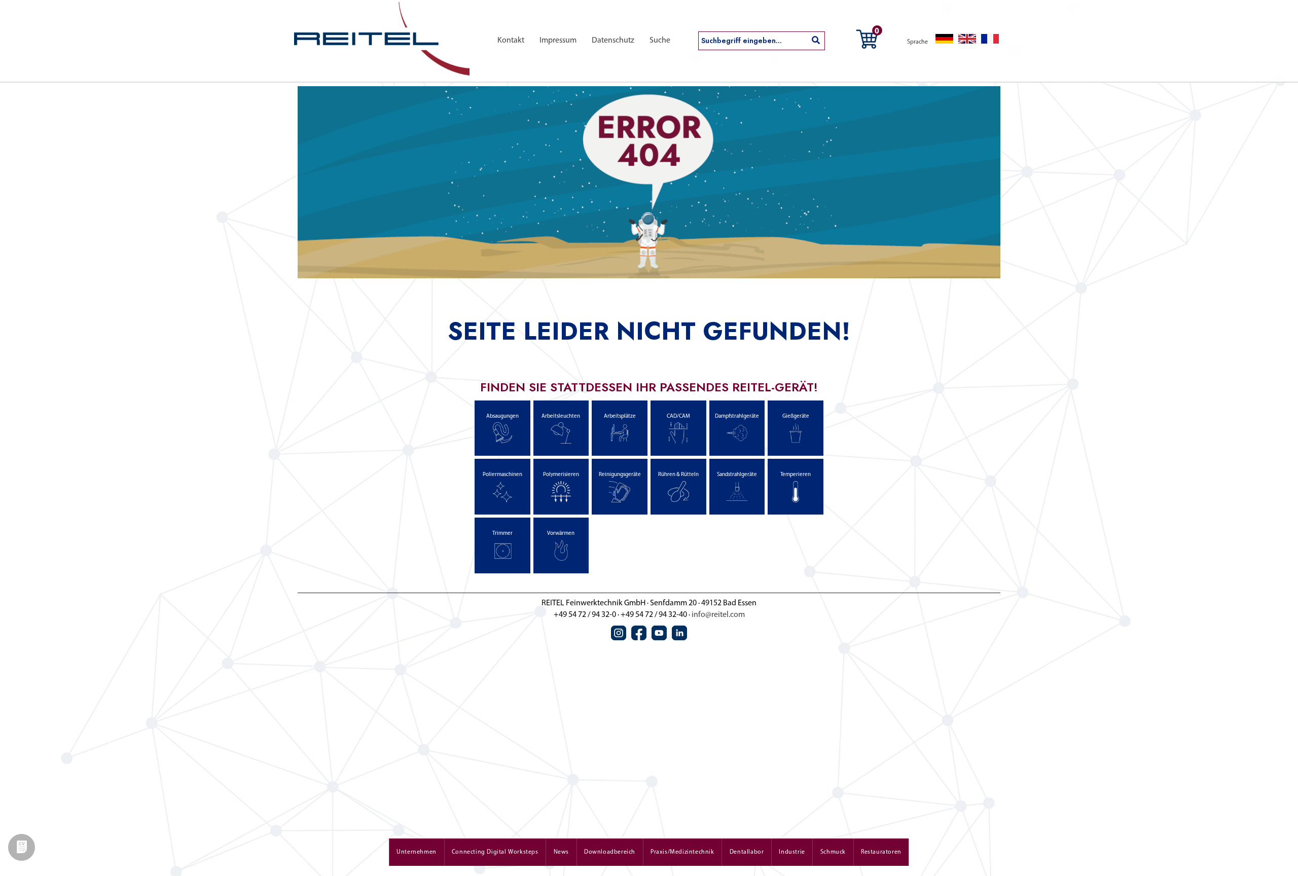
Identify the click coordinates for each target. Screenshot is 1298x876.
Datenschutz (613, 40)
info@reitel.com (718, 615)
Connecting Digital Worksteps (495, 852)
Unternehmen (416, 852)
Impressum (557, 40)
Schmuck (833, 852)
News (561, 852)
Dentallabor (747, 852)
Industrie (792, 852)
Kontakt (510, 40)
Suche (660, 40)
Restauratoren (881, 852)
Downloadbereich (609, 852)
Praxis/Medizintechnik (682, 852)
